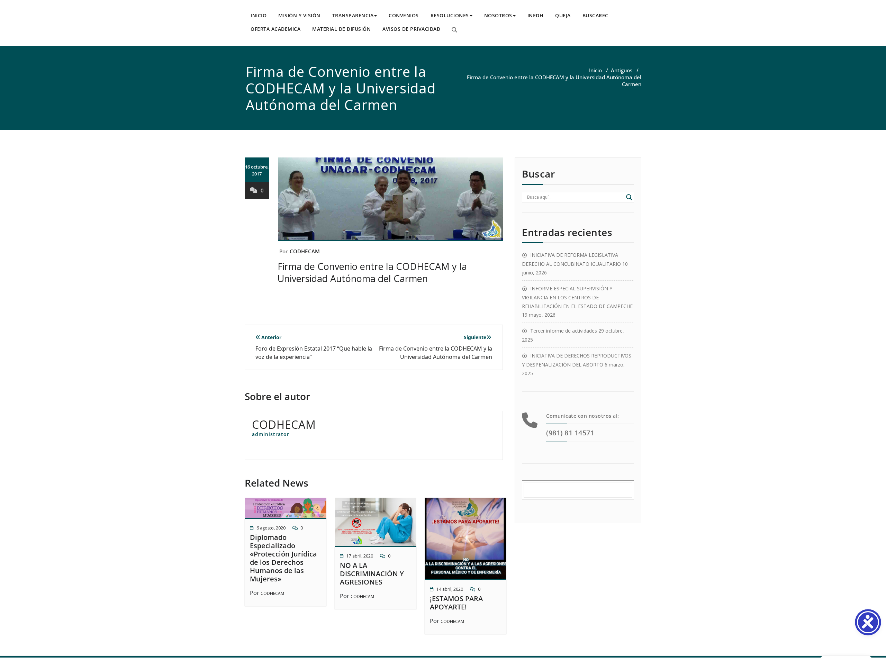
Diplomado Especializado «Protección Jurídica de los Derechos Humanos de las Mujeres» (283, 558)
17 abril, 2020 (359, 556)
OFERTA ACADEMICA (275, 29)
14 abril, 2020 (449, 589)
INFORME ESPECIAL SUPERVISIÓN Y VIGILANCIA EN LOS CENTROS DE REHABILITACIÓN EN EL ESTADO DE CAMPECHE (577, 297)
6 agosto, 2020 (271, 528)
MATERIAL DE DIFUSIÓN (341, 29)
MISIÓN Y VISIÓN (299, 15)
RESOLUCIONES (450, 15)
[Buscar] (454, 30)
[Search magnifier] (629, 197)
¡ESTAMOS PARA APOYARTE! (456, 603)
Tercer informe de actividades (563, 330)
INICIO (258, 15)
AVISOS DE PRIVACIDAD (411, 29)
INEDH (535, 15)
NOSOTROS (498, 15)
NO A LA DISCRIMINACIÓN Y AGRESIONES (372, 574)
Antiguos (621, 70)
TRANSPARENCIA (353, 15)
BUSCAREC (595, 15)
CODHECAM (305, 251)
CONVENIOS (404, 15)
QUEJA (563, 15)
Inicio (595, 70)
